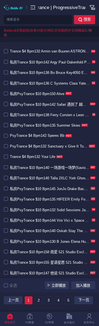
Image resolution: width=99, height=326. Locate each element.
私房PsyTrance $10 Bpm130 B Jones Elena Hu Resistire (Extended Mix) (50, 241)
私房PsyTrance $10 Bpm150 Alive (37, 94)
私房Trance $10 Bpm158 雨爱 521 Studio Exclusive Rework (49, 252)
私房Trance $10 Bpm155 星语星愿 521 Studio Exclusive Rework (49, 262)
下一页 (83, 300)
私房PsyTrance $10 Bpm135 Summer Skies (45, 125)
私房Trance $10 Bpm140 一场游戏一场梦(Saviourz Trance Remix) (49, 168)
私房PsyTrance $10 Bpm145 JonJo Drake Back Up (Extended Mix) (49, 189)
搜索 (87, 19)
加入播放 (83, 285)
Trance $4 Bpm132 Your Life (32, 157)
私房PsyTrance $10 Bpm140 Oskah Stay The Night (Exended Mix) (49, 231)
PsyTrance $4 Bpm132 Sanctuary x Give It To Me (49, 146)
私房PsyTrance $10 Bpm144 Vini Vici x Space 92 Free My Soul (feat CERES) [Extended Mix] (50, 220)
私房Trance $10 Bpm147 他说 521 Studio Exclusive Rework (49, 273)
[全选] (6, 285)
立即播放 (58, 285)
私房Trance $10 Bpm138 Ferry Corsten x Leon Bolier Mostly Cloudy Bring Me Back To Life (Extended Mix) (50, 115)
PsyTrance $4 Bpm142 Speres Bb (37, 135)
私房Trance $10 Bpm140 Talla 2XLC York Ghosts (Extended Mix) (49, 178)
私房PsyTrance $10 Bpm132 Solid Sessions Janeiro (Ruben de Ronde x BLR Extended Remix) (50, 210)
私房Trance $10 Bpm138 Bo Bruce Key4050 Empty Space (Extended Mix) (50, 73)
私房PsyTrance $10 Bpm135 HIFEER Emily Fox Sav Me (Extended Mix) (50, 199)
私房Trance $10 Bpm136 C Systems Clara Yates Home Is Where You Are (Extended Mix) (50, 83)
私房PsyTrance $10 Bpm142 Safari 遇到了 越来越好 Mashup (49, 104)
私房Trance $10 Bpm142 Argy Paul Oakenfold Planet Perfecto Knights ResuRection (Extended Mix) (50, 62)
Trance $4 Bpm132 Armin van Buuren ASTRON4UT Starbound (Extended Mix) (50, 51)
